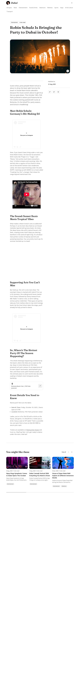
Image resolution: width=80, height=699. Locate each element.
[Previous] (68, 452)
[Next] (71, 452)
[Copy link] (49, 92)
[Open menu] (72, 3)
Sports (56, 8)
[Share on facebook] (58, 92)
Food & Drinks (33, 8)
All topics (9, 8)
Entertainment (23, 8)
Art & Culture (69, 8)
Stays (61, 8)
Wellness (50, 8)
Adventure (42, 8)
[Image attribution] (67, 71)
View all (64, 452)
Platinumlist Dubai (32, 430)
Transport (10, 11)
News (15, 8)
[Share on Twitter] (54, 92)
